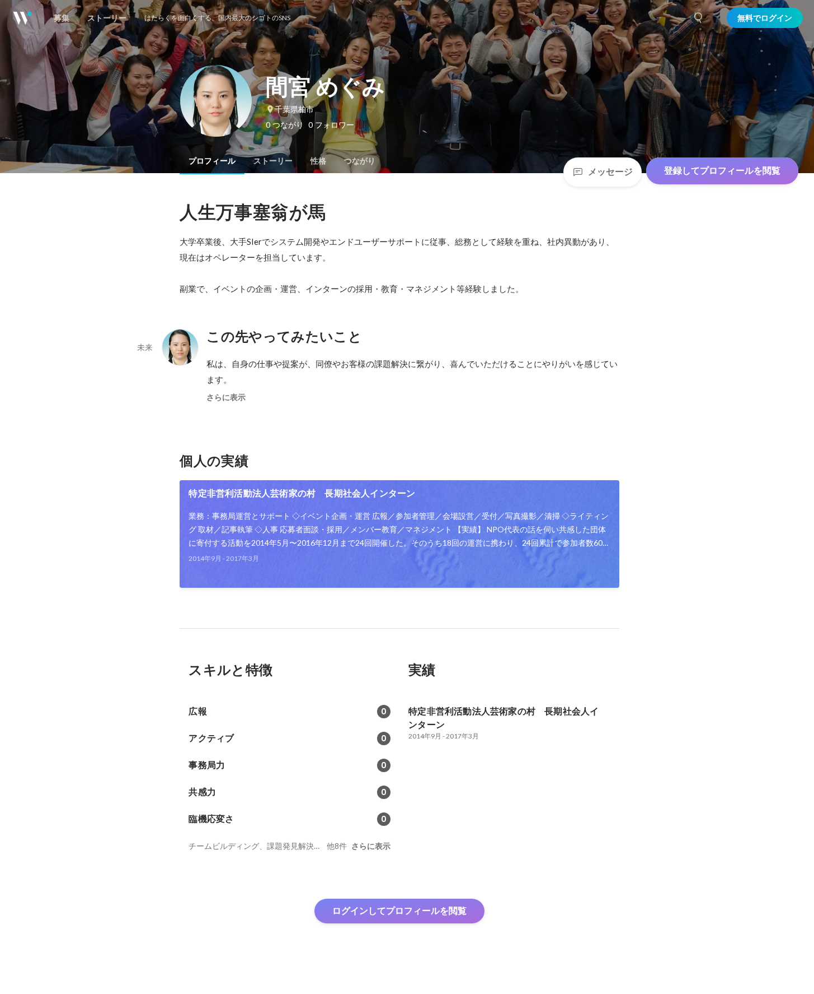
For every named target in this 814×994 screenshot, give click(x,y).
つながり (359, 160)
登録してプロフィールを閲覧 (722, 170)
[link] (399, 534)
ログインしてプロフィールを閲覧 (399, 910)
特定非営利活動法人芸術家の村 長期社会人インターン (302, 493)
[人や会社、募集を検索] (699, 18)
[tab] (212, 160)
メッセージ (610, 171)
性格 (318, 160)
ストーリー (273, 160)
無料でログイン (764, 18)
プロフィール (212, 160)
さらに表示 (226, 397)
